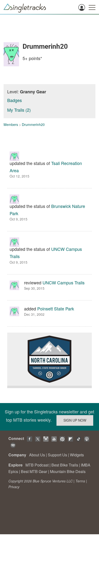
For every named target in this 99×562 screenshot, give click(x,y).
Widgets (77, 455)
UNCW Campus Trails (64, 282)
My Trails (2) (19, 110)
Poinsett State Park (55, 308)
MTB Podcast (37, 465)
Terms (80, 481)
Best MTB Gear (34, 471)
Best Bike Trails (64, 465)
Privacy (13, 486)
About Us (37, 455)
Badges (14, 100)
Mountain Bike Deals (68, 471)
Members (11, 124)
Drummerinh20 (33, 124)
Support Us (57, 455)
